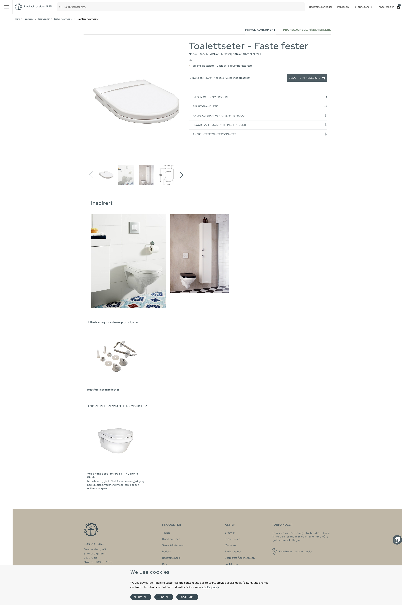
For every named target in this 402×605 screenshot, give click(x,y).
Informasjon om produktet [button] (212, 97)
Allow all (140, 597)
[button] (181, 174)
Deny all (164, 597)
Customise (187, 597)
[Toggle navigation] (6, 7)
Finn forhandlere (205, 106)
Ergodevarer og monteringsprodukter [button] (220, 125)
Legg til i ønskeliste (305, 77)
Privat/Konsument (260, 29)
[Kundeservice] (397, 540)
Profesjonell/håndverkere (307, 29)
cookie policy (210, 587)
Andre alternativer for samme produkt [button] (220, 115)
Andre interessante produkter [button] (214, 134)
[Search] (61, 7)
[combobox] (185, 7)
